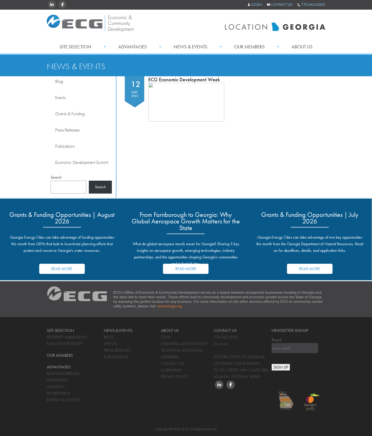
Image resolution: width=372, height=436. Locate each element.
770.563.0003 (313, 4)
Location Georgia (90, 25)
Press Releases (67, 130)
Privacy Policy (174, 376)
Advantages (132, 47)
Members (169, 356)
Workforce (58, 393)
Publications (65, 146)
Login (256, 4)
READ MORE (61, 268)
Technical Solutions (181, 350)
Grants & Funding (70, 114)
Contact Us (281, 4)
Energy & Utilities (63, 400)
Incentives (57, 380)
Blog (59, 81)
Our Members (249, 47)
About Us (302, 47)
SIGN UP (281, 367)
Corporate (171, 370)
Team (166, 337)
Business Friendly (63, 373)
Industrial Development (184, 343)
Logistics (56, 386)
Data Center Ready (64, 343)
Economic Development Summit (81, 162)
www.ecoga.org (169, 306)
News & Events (190, 47)
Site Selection (75, 47)
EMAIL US (221, 344)
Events (60, 97)
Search (56, 177)
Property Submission (67, 337)
